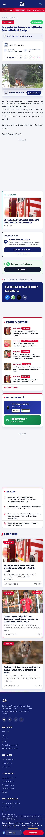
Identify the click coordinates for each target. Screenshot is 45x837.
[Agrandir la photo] (22, 75)
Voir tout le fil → (12, 387)
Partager (12, 57)
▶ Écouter (33, 93)
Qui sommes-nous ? (8, 778)
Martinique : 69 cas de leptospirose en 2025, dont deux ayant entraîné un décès (22, 670)
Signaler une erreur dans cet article (17, 279)
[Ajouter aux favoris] (26, 57)
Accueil (4, 17)
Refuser (12, 833)
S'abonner (38, 22)
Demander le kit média (23, 254)
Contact (5, 792)
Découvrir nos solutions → (23, 250)
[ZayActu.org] (22, 3)
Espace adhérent (8, 781)
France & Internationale (10, 745)
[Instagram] (15, 719)
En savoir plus (33, 828)
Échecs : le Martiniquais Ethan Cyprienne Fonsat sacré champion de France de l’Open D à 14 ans (21, 619)
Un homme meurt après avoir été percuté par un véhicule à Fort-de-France (20, 568)
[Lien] (24, 297)
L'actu (4, 735)
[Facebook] (7, 297)
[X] (19, 297)
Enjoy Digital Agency (8, 819)
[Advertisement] (22, 165)
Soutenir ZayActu (8, 789)
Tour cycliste (6, 767)
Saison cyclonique (8, 759)
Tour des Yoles (7, 763)
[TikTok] (10, 719)
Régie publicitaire (8, 785)
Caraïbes (5, 738)
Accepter (33, 833)
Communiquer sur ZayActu (11, 803)
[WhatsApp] (13, 297)
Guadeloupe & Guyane (9, 748)
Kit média (5, 810)
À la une (4, 741)
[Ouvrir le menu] (4, 3)
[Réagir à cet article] (21, 57)
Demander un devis (8, 814)
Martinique (12, 17)
